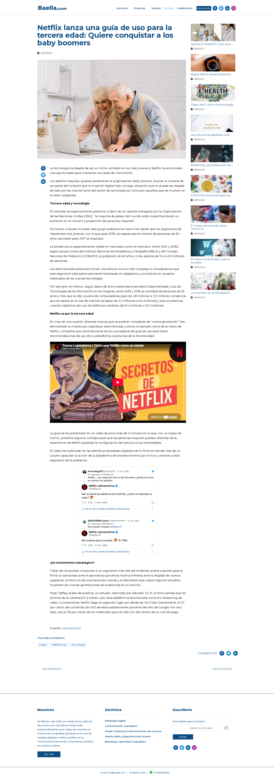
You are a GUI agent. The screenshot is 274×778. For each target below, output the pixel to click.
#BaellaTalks (203, 8)
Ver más (49, 754)
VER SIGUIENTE (222, 668)
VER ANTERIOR (51, 668)
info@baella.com (116, 772)
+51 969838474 (161, 772)
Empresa (139, 8)
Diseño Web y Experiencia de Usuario (128, 736)
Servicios (121, 8)
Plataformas (59, 644)
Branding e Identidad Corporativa (125, 741)
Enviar (182, 736)
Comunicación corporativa (121, 726)
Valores (156, 8)
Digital (43, 644)
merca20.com (71, 628)
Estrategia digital (115, 720)
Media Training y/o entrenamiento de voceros (133, 731)
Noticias (168, 8)
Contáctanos (184, 8)
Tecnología (78, 644)
